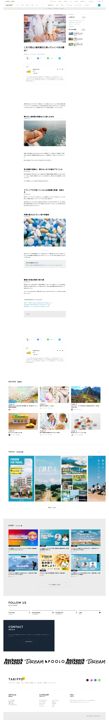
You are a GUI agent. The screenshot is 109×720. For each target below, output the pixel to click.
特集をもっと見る (52, 507)
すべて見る (83, 29)
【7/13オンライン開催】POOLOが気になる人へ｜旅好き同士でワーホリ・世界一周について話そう (85, 549)
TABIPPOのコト (72, 22)
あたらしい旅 (78, 22)
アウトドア (41, 704)
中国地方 (75, 37)
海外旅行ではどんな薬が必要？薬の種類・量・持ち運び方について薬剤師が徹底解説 (23, 406)
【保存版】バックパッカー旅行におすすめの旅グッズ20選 (37, 306)
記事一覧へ (36, 73)
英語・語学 (54, 703)
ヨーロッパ (71, 24)
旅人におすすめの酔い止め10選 (15, 432)
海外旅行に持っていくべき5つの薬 (78, 432)
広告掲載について (83, 1)
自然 (57, 5)
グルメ (53, 704)
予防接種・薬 (11, 404)
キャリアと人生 (69, 5)
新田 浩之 (18, 434)
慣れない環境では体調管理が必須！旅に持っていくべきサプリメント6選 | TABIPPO (44, 265)
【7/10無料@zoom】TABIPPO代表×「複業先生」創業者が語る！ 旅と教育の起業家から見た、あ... (54, 549)
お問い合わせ (91, 1)
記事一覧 (27, 5)
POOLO (71, 1)
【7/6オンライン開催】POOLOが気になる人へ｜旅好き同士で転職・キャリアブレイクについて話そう (23, 573)
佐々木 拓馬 (81, 434)
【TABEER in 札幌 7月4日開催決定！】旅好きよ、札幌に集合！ (52, 573)
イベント (37, 5)
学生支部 (76, 1)
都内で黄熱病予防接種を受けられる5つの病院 (50, 432)
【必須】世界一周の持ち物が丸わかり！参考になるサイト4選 (37, 304)
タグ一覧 (83, 17)
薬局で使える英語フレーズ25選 (46, 405)
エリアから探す (76, 32)
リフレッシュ (42, 706)
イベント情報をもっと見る (54, 584)
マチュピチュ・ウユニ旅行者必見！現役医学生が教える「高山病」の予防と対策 (85, 406)
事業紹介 (65, 1)
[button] (99, 452)
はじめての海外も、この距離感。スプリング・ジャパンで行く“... (78, 45)
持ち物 (62, 5)
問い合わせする (29, 641)
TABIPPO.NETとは (53, 1)
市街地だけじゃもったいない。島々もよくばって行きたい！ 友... (78, 39)
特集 (32, 5)
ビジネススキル (42, 701)
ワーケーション (77, 24)
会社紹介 (60, 1)
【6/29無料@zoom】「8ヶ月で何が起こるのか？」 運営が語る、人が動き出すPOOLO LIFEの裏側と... (85, 573)
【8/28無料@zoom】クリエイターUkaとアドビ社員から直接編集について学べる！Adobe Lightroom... (23, 549)
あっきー (80, 409)
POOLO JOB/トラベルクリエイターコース (76, 20)
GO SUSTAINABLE (78, 5)
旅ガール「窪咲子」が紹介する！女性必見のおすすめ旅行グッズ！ (38, 302)
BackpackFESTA (42, 703)
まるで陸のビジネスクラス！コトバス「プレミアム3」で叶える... (78, 34)
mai (16, 409)
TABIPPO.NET (36, 69)
